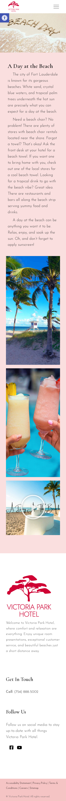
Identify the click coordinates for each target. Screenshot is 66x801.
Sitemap (34, 788)
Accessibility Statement (18, 783)
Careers (23, 788)
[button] (4, 17)
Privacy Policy (40, 783)
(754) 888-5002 (26, 692)
